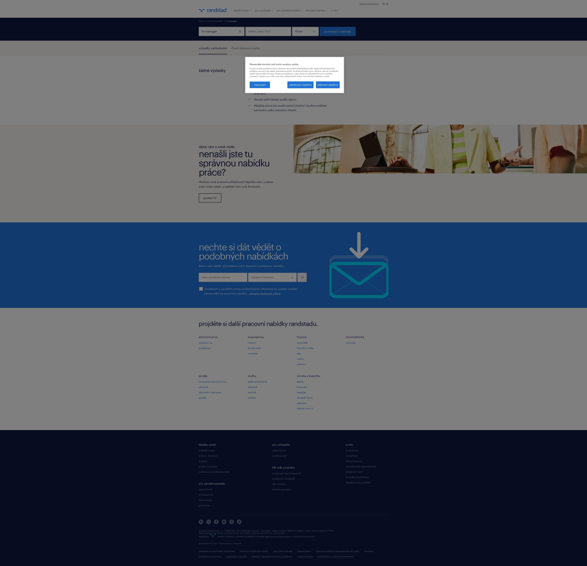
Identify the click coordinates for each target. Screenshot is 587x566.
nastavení (260, 84)
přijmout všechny (328, 84)
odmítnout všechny (300, 84)
